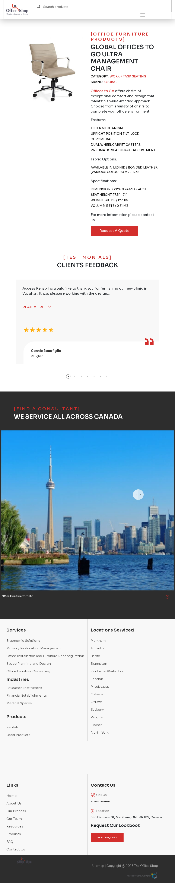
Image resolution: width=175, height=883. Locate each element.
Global (110, 82)
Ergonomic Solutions (23, 641)
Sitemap (98, 866)
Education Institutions (24, 688)
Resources (14, 826)
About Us (14, 803)
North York (100, 732)
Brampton (99, 664)
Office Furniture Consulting (28, 671)
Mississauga (100, 686)
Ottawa (96, 702)
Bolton (96, 725)
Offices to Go (102, 91)
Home (11, 796)
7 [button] (107, 376)
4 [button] (87, 376)
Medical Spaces (19, 703)
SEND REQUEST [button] (107, 837)
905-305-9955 (13, 449)
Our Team (14, 819)
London (97, 679)
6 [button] (100, 376)
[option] (87, 322)
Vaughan (97, 717)
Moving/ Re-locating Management (34, 648)
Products (13, 834)
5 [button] (94, 376)
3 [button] (81, 376)
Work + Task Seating (128, 76)
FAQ (9, 842)
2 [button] (75, 376)
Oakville (97, 694)
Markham (98, 641)
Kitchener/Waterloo (107, 671)
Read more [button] (11, 473)
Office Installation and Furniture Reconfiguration (45, 656)
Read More (33, 307)
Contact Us (15, 849)
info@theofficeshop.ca (18, 462)
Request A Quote (114, 231)
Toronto (97, 648)
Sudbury (97, 709)
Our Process (16, 811)
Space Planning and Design (28, 664)
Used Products (18, 735)
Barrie (95, 656)
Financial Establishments (26, 695)
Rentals (12, 727)
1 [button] (68, 376)
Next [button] (148, 500)
